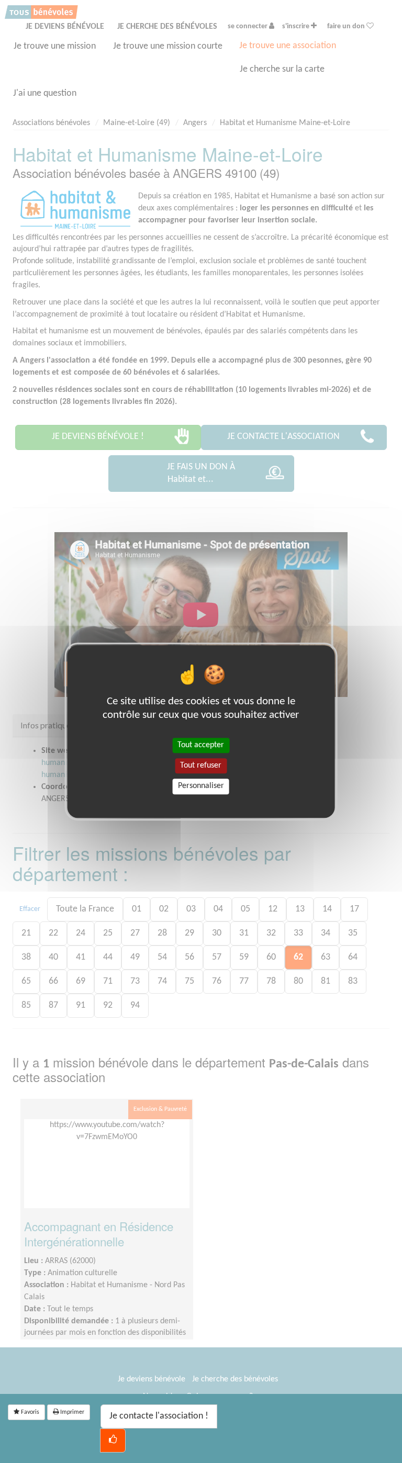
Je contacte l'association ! (158, 1416)
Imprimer (71, 1412)
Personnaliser (201, 786)
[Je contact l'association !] (113, 1440)
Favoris (29, 1412)
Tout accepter (200, 745)
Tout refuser (200, 765)
